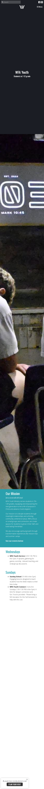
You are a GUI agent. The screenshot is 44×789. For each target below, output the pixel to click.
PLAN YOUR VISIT (14, 784)
